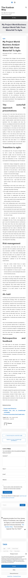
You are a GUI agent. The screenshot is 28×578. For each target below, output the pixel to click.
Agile (4, 38)
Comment (5, 456)
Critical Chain (15, 548)
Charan (15, 53)
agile (7, 417)
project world (15, 417)
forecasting (16, 551)
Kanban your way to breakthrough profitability (14, 440)
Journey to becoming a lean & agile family (14, 414)
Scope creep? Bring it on (10, 408)
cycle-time (5, 551)
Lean (10, 417)
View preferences (14, 573)
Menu (14, 17)
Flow (11, 551)
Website (5, 479)
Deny (14, 569)
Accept (14, 566)
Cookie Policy (10, 576)
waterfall (12, 418)
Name (4, 468)
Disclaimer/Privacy (17, 576)
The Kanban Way (7, 8)
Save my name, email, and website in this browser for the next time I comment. (13, 487)
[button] (26, 554)
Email (4, 474)
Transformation (6, 418)
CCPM (8, 548)
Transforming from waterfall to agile (14, 435)
